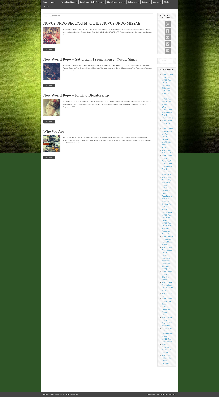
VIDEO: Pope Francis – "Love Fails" (167, 158)
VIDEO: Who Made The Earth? (166, 93)
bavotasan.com (170, 394)
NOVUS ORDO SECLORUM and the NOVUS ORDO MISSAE (91, 23)
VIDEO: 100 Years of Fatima (166, 144)
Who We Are (53, 131)
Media (166, 2)
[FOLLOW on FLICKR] (168, 51)
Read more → (49, 50)
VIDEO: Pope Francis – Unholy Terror (167, 209)
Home (45, 2)
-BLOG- (46, 6)
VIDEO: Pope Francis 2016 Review (167, 217)
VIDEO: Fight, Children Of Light (167, 190)
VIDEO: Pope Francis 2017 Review (167, 123)
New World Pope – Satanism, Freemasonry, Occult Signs (90, 59)
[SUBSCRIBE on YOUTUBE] (168, 37)
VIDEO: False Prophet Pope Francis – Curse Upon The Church (167, 169)
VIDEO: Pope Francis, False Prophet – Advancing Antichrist (167, 228)
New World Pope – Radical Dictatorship (76, 95)
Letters (145, 2)
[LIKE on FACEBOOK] (168, 31)
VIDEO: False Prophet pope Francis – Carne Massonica (167, 252)
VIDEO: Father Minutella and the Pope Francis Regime (167, 134)
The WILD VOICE (60, 394)
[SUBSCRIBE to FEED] (168, 24)
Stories (156, 2)
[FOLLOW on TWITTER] (168, 44)
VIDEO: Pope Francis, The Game (167, 301)
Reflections (132, 2)
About (53, 2)
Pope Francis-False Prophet (91, 2)
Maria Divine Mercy (115, 2)
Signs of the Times (68, 2)
